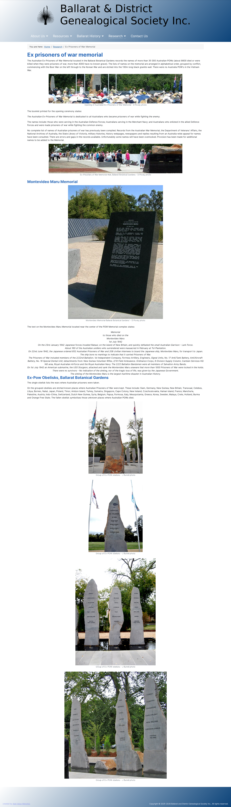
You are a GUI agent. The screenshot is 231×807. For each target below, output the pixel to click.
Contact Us (139, 36)
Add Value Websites (21, 804)
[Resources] (70, 36)
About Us (38, 36)
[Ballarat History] (102, 36)
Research (116, 36)
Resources (61, 36)
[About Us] (46, 36)
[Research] (124, 36)
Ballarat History (89, 36)
